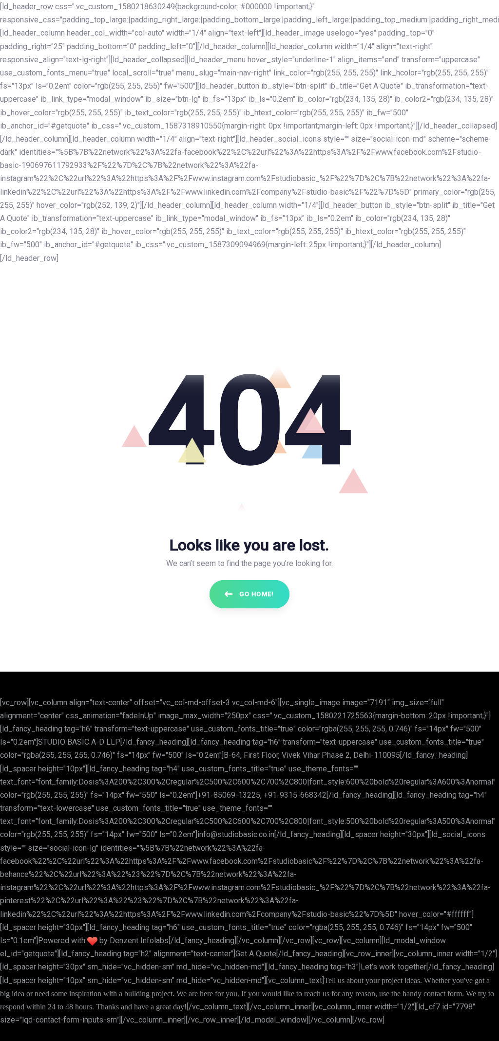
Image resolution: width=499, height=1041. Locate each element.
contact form (442, 993)
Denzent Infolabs (139, 940)
